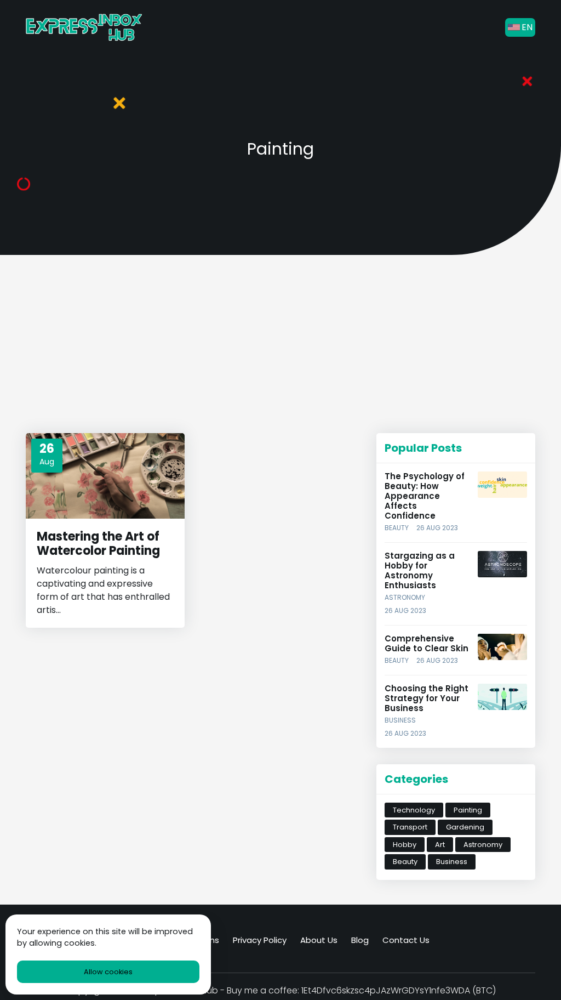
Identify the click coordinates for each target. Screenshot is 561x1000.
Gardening (465, 827)
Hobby (404, 844)
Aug (46, 461)
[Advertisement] (193, 348)
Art (440, 844)
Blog (360, 940)
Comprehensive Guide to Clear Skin (426, 643)
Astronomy (405, 597)
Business (400, 720)
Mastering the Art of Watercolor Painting (98, 543)
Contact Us (406, 940)
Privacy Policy (260, 940)
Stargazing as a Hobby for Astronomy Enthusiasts (420, 570)
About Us (318, 940)
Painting (468, 810)
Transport (410, 827)
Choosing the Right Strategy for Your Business (426, 698)
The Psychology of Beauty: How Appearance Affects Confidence (425, 495)
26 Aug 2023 (437, 527)
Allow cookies (108, 971)
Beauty (397, 527)
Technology (414, 810)
